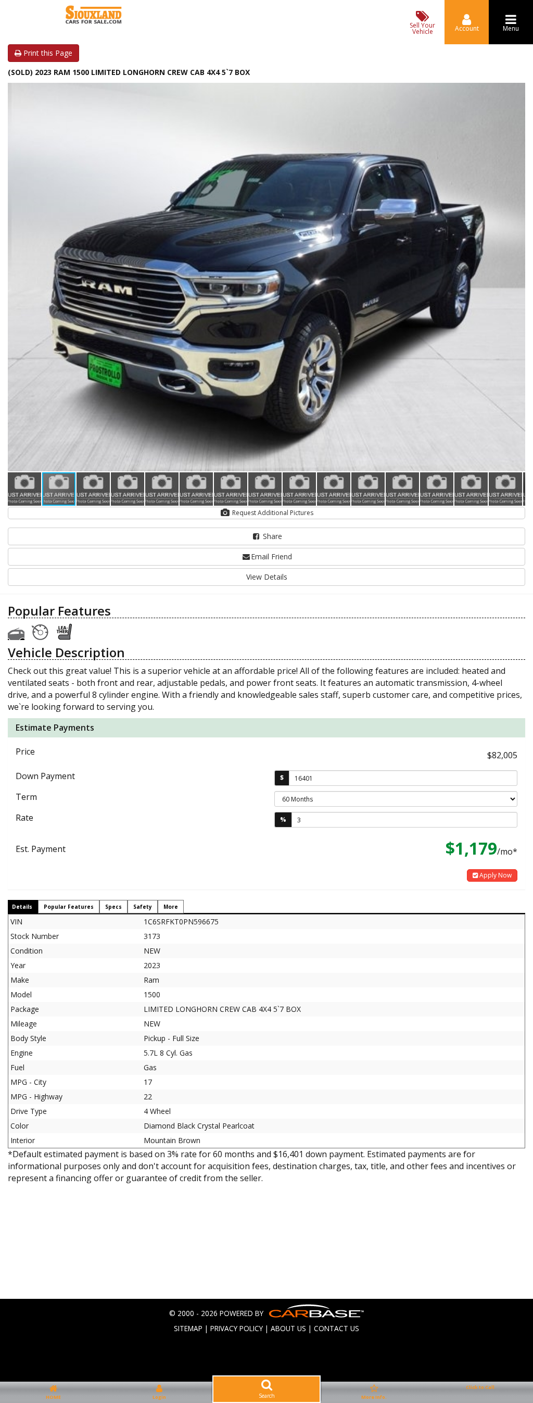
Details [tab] (22, 906)
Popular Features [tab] (69, 906)
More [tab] (170, 906)
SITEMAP (188, 1328)
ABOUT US (288, 1328)
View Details (266, 577)
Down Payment (45, 776)
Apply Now (495, 875)
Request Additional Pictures (272, 512)
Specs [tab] (113, 906)
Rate (24, 817)
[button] (515, 92)
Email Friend (271, 556)
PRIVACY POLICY (236, 1328)
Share (271, 536)
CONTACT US (336, 1328)
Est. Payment (41, 849)
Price (25, 751)
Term (26, 797)
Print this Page (46, 53)
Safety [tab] (142, 906)
